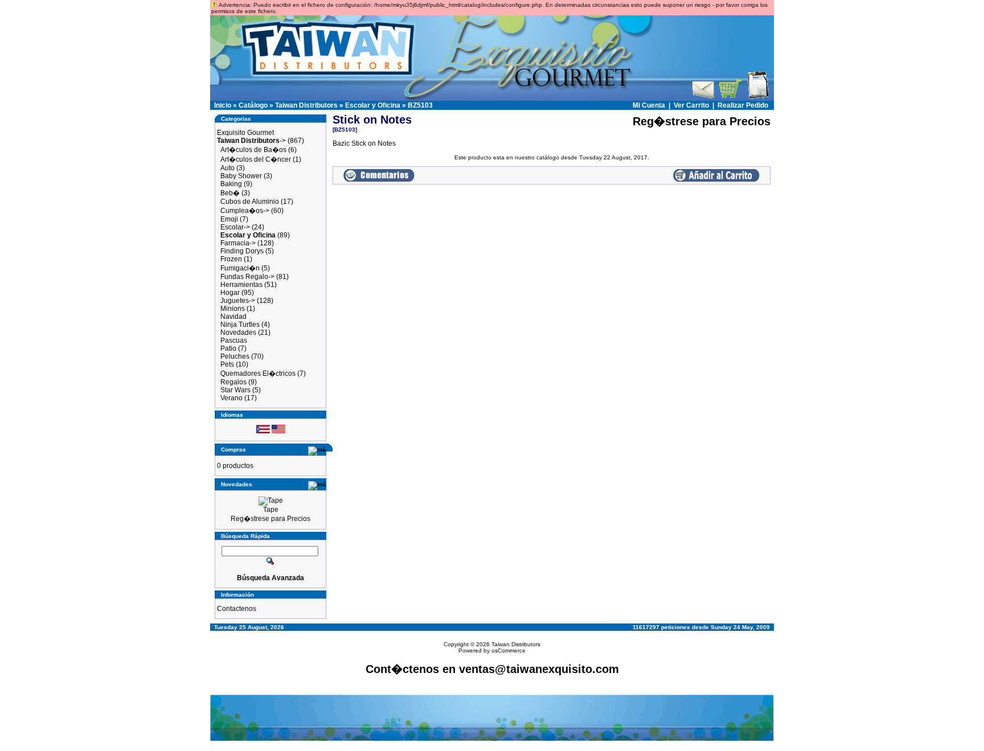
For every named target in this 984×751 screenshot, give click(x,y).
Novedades (238, 332)
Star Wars (235, 390)
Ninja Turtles (240, 325)
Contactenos (236, 609)
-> (251, 141)
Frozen (231, 259)
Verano (231, 398)
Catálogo (253, 105)
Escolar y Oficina (372, 105)
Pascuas (233, 340)
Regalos (233, 382)
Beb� (230, 193)
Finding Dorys (242, 251)
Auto (227, 168)
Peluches (234, 356)
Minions (232, 309)
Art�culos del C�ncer (255, 159)
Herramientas (241, 285)
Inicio (222, 105)
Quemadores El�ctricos (258, 373)
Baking (231, 184)
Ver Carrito (691, 105)
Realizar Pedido (743, 105)
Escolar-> (235, 227)
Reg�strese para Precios (270, 519)
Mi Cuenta (649, 105)
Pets (227, 364)
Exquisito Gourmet (245, 133)
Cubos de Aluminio (249, 202)
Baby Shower (241, 176)
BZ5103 (420, 105)
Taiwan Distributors (306, 105)
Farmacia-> (238, 243)
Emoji (229, 219)
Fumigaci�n (240, 268)
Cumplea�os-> (244, 211)
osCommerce (508, 650)
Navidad (233, 317)
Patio (228, 348)
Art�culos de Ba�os (253, 150)
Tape (270, 510)
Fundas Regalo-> (247, 277)
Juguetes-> (237, 301)
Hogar (230, 293)
